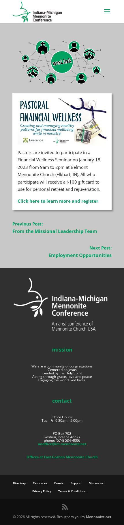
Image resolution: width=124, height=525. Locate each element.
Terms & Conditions (72, 491)
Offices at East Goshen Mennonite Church (62, 456)
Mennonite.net (98, 516)
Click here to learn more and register (58, 201)
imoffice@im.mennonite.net (62, 443)
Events (58, 483)
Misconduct (97, 483)
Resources (40, 483)
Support (76, 483)
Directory (19, 483)
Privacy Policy (41, 491)
